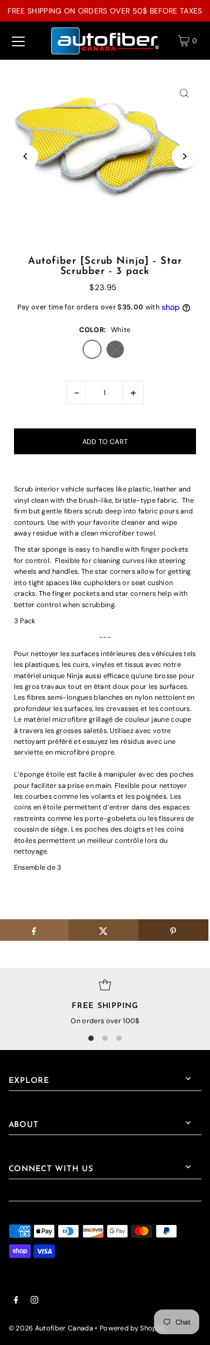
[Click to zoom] (184, 93)
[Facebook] (16, 1301)
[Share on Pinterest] (173, 930)
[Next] (184, 156)
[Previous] (26, 156)
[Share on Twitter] (103, 930)
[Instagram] (34, 1301)
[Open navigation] (18, 40)
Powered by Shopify (132, 1328)
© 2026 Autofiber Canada (51, 1328)
